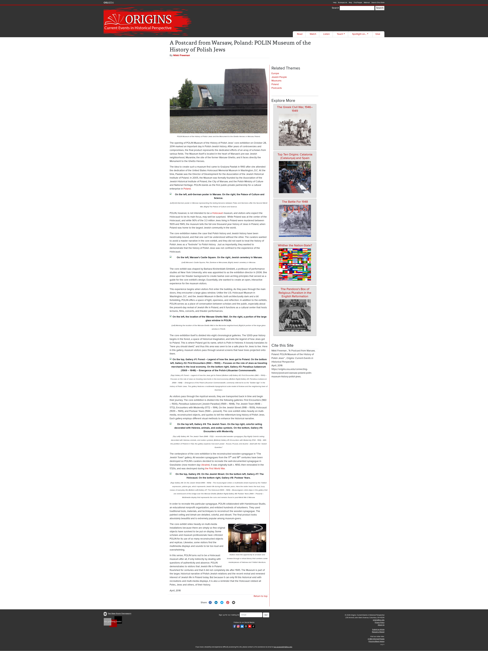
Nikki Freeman (181, 55)
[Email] (234, 602)
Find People (358, 3)
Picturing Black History (376, 641)
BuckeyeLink (342, 3)
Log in (382, 644)
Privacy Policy (379, 623)
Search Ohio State (377, 3)
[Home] (148, 21)
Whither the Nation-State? (295, 245)
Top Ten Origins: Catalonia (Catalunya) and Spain (295, 156)
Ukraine (205, 464)
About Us (381, 625)
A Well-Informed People (376, 639)
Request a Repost (378, 632)
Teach (340, 34)
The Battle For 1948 (295, 202)
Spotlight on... (359, 34)
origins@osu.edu (378, 620)
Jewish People (279, 77)
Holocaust (217, 213)
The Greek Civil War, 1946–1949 (295, 109)
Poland (187, 188)
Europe (275, 73)
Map (350, 3)
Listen (326, 34)
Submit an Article (378, 630)
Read (299, 34)
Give (377, 34)
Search (335, 7)
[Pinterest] (228, 602)
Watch (313, 34)
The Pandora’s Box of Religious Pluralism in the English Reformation (295, 292)
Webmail (367, 3)
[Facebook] (210, 602)
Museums (276, 80)
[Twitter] (222, 602)
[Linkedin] (216, 602)
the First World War (215, 468)
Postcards (276, 88)
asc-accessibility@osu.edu (283, 647)
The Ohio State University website (109, 3)
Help (334, 3)
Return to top (261, 596)
